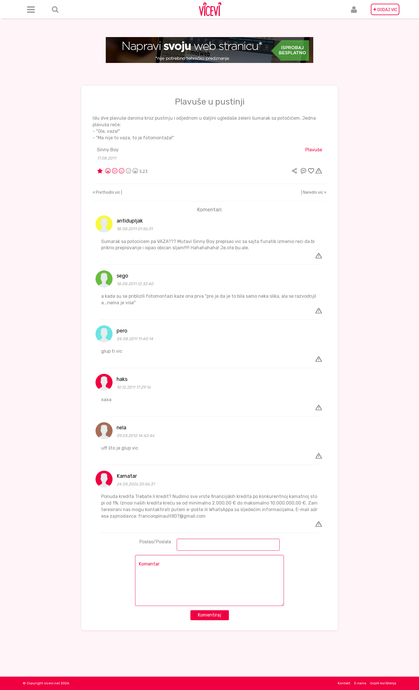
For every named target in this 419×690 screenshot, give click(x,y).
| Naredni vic (312, 192)
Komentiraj (209, 615)
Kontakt (344, 683)
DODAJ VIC (385, 9)
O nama (360, 683)
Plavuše (313, 149)
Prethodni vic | (108, 192)
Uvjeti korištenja (383, 683)
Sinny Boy (108, 149)
